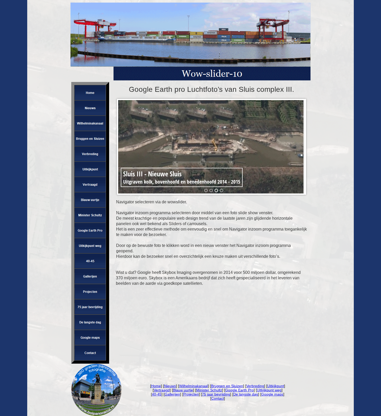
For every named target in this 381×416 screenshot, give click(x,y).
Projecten (191, 394)
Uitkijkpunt (275, 386)
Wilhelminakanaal (193, 386)
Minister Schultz (209, 390)
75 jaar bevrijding (216, 394)
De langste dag (245, 394)
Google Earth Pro (239, 390)
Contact (217, 398)
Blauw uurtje (183, 390)
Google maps (272, 394)
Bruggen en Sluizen (227, 386)
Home (156, 386)
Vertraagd (162, 390)
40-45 (156, 394)
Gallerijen (172, 394)
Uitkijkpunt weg (269, 390)
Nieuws (170, 386)
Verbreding (255, 386)
